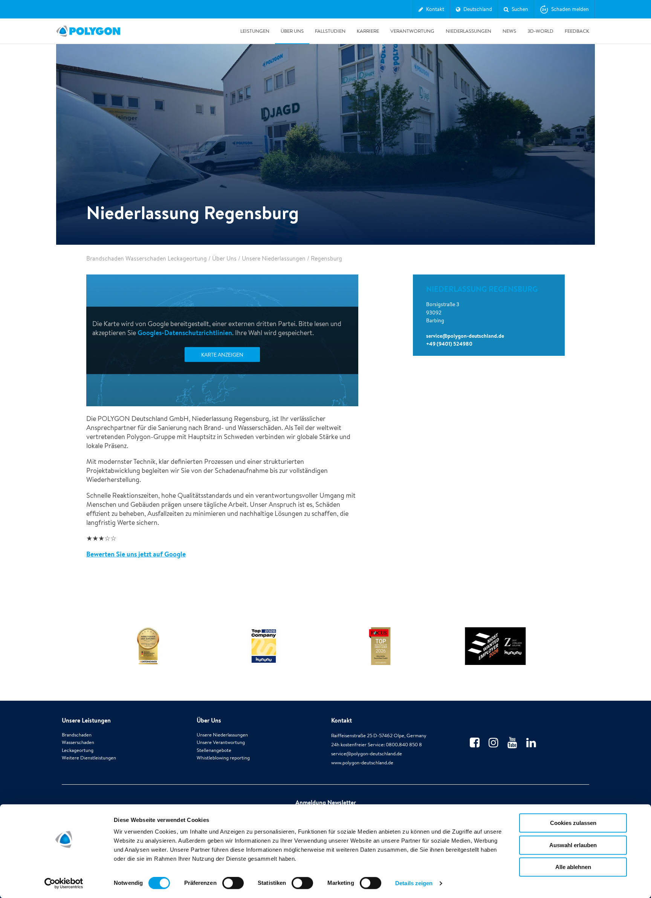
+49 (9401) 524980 (449, 344)
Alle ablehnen (573, 867)
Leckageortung (77, 750)
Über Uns (292, 31)
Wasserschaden (78, 742)
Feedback (577, 31)
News (509, 31)
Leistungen (254, 31)
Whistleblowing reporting (223, 758)
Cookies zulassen (573, 823)
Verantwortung (412, 31)
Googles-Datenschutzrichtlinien (185, 332)
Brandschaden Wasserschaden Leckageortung (146, 258)
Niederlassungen (468, 31)
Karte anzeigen (222, 354)
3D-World (540, 31)
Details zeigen (413, 883)
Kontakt (341, 720)
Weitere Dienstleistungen (89, 758)
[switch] (233, 888)
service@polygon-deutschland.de (465, 336)
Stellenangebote (214, 750)
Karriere (368, 31)
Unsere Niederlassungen (274, 258)
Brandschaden (77, 735)
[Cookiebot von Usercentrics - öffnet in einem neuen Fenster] (64, 883)
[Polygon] (88, 31)
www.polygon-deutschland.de (362, 762)
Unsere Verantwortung (221, 742)
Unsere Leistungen (86, 720)
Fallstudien (330, 31)
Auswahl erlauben (573, 845)
